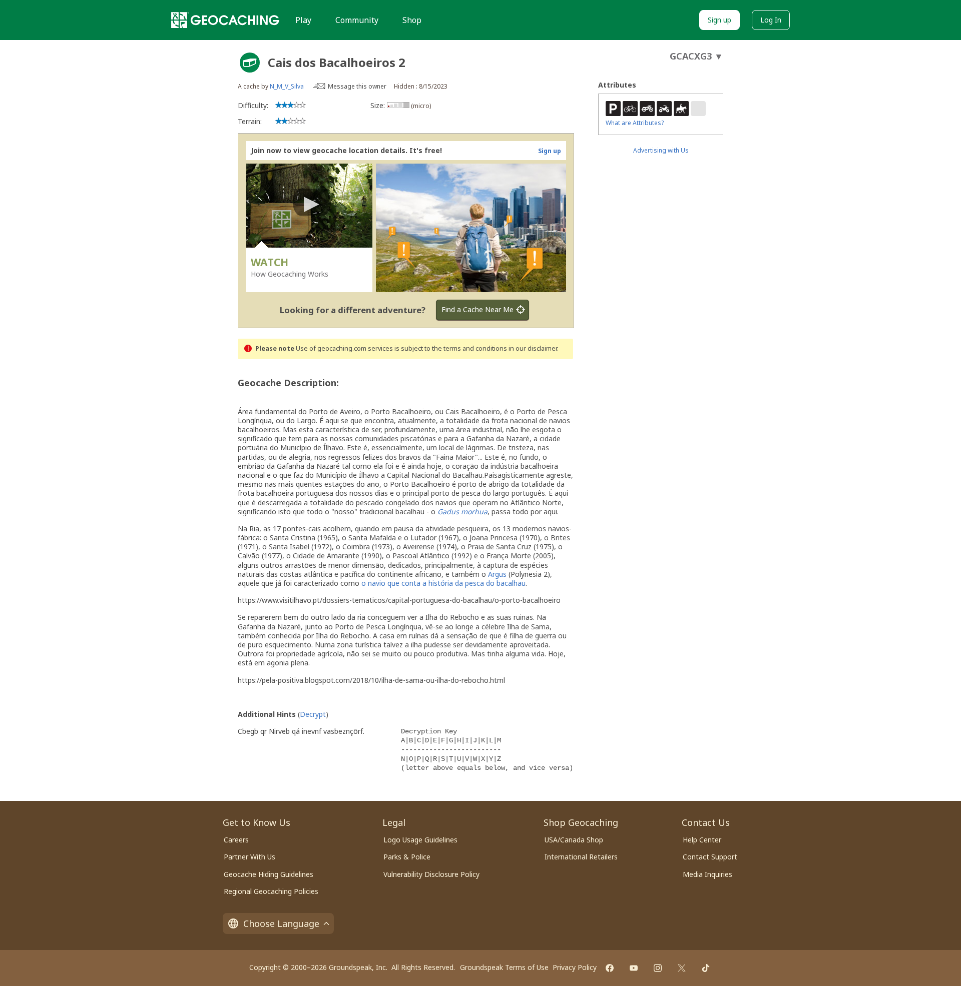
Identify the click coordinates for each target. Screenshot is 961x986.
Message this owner (357, 86)
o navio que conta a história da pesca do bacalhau (443, 583)
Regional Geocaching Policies (271, 891)
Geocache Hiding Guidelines (268, 874)
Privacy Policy (575, 967)
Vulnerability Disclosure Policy (431, 874)
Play (303, 20)
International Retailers (581, 856)
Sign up (719, 20)
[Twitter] (682, 968)
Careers (236, 839)
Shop (411, 20)
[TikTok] (706, 968)
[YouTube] (634, 968)
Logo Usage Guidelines (420, 839)
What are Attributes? (635, 123)
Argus (498, 574)
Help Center (702, 839)
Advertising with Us (661, 150)
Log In (770, 20)
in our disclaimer (533, 348)
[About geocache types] (250, 63)
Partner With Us (249, 856)
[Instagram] (658, 968)
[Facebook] (610, 968)
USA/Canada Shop (574, 839)
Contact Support (710, 856)
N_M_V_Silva (287, 86)
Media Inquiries (707, 874)
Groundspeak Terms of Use (504, 967)
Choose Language (281, 923)
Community (356, 20)
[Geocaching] (225, 20)
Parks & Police (406, 856)
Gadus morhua (462, 511)
